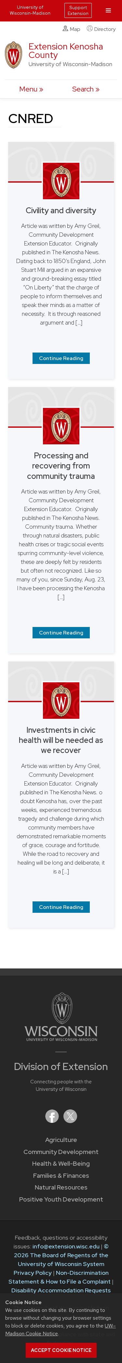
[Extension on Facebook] (52, 1121)
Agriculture (61, 1140)
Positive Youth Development (61, 1199)
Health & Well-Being (61, 1164)
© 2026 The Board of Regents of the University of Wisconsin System (61, 1255)
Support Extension (78, 10)
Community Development (61, 1152)
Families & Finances (61, 1176)
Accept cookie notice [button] (61, 1350)
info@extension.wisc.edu (66, 1246)
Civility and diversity (61, 210)
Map (75, 29)
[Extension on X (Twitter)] (70, 1121)
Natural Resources (61, 1187)
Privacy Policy (33, 1272)
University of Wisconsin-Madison (30, 10)
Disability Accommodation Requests (61, 1290)
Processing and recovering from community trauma (61, 466)
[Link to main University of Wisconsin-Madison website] (61, 1039)
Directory (104, 29)
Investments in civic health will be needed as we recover (61, 740)
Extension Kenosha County (66, 51)
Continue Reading (61, 358)
